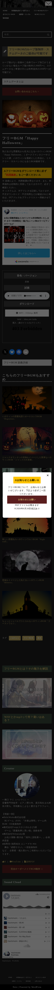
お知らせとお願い (27, 499)
